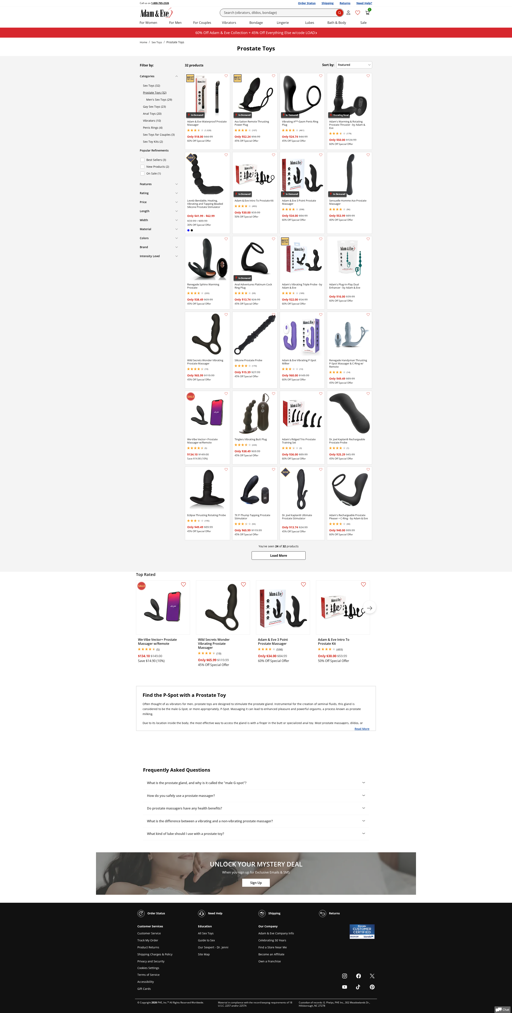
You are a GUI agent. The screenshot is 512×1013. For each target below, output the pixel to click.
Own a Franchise (269, 961)
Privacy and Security (150, 961)
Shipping (328, 3)
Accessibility (145, 982)
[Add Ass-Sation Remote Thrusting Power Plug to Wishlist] (273, 75)
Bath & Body (336, 22)
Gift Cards (144, 989)
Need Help (214, 913)
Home (143, 42)
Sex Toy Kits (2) (153, 141)
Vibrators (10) (152, 120)
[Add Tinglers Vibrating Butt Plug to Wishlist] (273, 393)
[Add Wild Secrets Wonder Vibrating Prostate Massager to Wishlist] (226, 314)
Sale (363, 22)
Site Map (204, 954)
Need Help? (364, 3)
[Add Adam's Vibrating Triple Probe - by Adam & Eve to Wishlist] (320, 239)
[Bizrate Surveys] (369, 936)
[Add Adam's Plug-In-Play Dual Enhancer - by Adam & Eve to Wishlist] (368, 239)
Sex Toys (157, 42)
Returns (345, 3)
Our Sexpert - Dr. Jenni (213, 947)
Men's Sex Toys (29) (159, 99)
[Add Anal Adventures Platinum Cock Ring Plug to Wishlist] (273, 239)
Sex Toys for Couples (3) (159, 134)
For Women (148, 22)
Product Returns (148, 947)
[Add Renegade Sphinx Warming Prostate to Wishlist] (226, 239)
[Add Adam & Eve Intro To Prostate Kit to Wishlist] (273, 154)
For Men (175, 22)
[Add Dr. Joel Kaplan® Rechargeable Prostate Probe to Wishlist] (368, 393)
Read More (362, 728)
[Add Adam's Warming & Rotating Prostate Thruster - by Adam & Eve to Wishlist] (368, 75)
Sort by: (328, 65)
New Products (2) (157, 166)
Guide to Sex (206, 940)
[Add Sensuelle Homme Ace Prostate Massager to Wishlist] (368, 154)
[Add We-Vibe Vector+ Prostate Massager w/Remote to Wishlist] (226, 393)
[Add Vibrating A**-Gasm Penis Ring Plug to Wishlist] (320, 75)
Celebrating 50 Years (272, 940)
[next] (369, 607)
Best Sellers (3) (156, 160)
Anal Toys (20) (152, 113)
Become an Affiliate (271, 954)
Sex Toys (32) (151, 85)
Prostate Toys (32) (154, 92)
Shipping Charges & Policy (154, 954)
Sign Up (256, 883)
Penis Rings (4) (152, 127)
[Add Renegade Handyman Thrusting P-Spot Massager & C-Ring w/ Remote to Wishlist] (368, 314)
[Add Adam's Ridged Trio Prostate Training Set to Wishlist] (320, 393)
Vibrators (229, 22)
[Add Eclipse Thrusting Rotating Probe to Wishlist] (226, 469)
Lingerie (283, 22)
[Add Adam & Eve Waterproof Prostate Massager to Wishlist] (226, 75)
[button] (279, 555)
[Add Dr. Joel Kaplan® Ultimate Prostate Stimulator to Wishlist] (320, 469)
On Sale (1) (153, 173)
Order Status (307, 3)
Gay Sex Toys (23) (154, 106)
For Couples (202, 22)
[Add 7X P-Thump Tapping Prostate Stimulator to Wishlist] (273, 469)
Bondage (256, 22)
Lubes (309, 22)
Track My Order (147, 940)
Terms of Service (148, 975)
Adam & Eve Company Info (276, 933)
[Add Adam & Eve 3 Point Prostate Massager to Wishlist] (320, 154)
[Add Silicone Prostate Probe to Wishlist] (273, 314)
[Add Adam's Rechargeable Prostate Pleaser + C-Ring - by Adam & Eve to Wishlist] (368, 469)
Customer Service (149, 933)
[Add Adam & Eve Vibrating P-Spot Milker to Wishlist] (320, 314)
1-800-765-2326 (160, 3)
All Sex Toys (206, 933)
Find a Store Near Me (272, 947)
